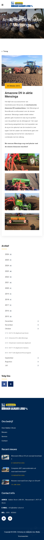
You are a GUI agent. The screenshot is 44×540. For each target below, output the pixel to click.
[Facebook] (4, 384)
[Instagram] (10, 384)
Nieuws (4, 432)
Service (4, 436)
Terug (5, 51)
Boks (38, 532)
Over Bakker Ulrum (9, 428)
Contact (4, 441)
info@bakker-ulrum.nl (16, 508)
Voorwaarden (23, 536)
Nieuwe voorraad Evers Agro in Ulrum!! (25, 481)
